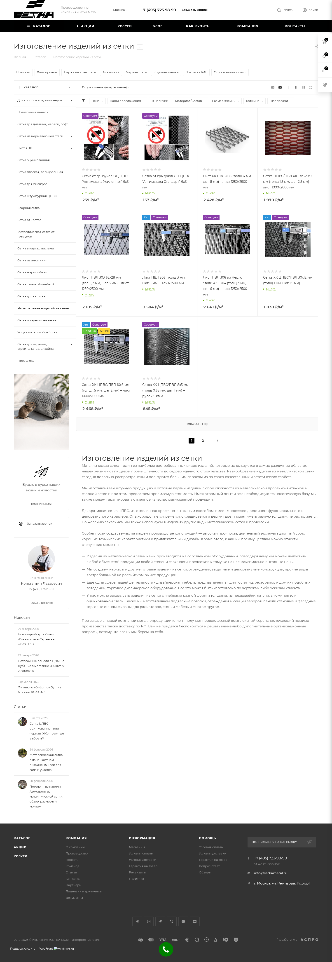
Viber (172, 921)
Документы (74, 897)
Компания (76, 838)
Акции (20, 847)
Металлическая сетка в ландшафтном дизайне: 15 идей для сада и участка (46, 762)
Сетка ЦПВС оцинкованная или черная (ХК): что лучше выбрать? (47, 731)
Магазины (137, 847)
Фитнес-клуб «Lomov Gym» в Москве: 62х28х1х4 (39, 689)
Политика (136, 878)
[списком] (304, 87)
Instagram (149, 921)
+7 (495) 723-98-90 (158, 10)
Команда (72, 866)
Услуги (21, 856)
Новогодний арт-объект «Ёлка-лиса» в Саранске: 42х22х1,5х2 (36, 639)
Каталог (22, 838)
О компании (75, 847)
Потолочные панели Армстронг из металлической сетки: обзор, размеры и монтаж (46, 796)
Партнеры (74, 885)
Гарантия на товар (143, 866)
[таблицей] (311, 87)
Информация (142, 838)
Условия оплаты (141, 853)
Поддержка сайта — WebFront (32, 948)
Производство (77, 853)
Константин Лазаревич (41, 583)
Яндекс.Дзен (195, 921)
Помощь (207, 838)
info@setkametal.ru (270, 873)
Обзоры (205, 872)
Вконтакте (137, 921)
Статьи (20, 707)
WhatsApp (183, 921)
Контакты (73, 878)
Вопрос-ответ (209, 866)
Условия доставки (142, 859)
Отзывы (71, 872)
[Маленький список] (273, 87)
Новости (22, 617)
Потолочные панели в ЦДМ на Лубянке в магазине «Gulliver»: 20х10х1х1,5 (41, 666)
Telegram (160, 921)
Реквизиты (137, 872)
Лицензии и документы (84, 891)
